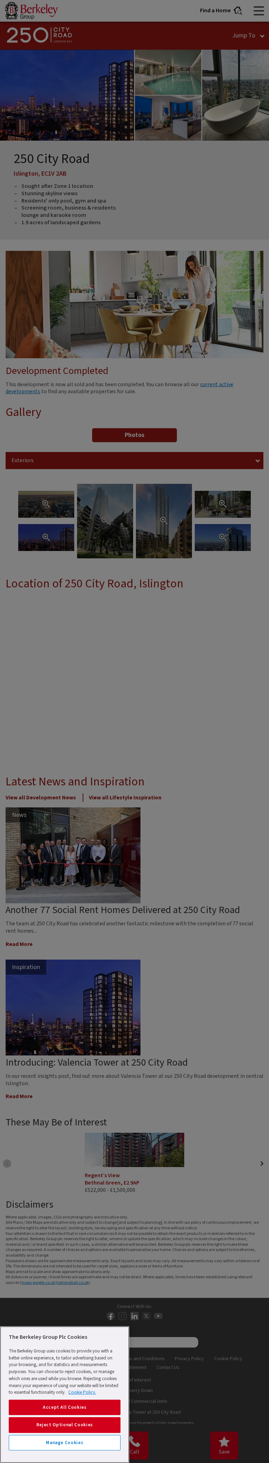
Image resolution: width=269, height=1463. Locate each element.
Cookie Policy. (82, 1392)
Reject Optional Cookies (64, 1425)
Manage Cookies (64, 1443)
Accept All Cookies (65, 1407)
